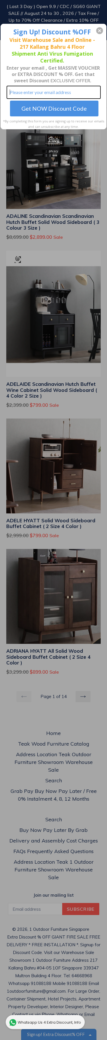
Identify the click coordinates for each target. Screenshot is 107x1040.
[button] (99, 30)
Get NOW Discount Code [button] (54, 108)
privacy (53, 151)
